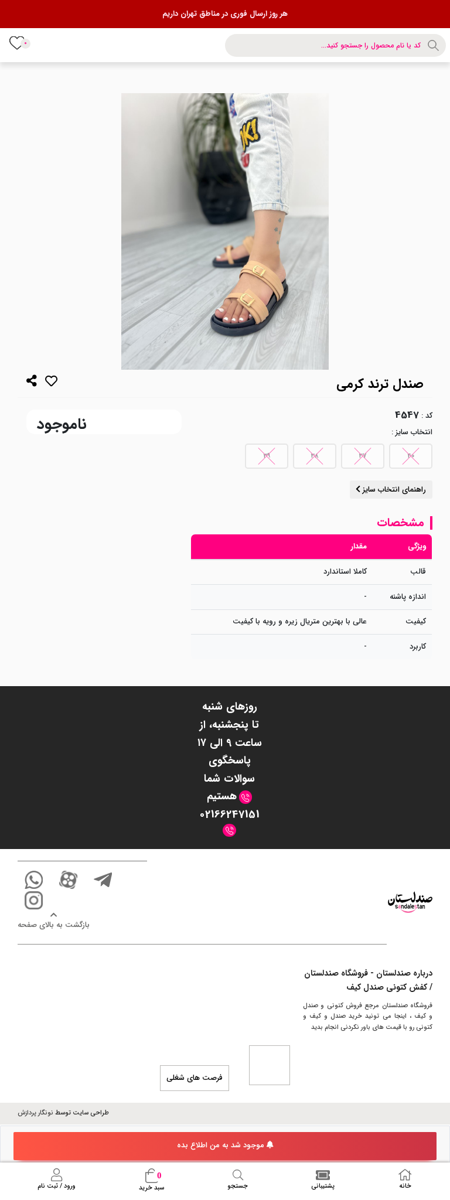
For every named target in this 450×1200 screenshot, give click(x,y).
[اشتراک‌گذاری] (31, 382)
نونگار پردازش (35, 1113)
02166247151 (230, 814)
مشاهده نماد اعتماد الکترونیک (269, 1065)
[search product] (435, 45)
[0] (16, 42)
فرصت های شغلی (194, 1078)
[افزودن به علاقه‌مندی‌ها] (51, 383)
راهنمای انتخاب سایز (393, 489)
